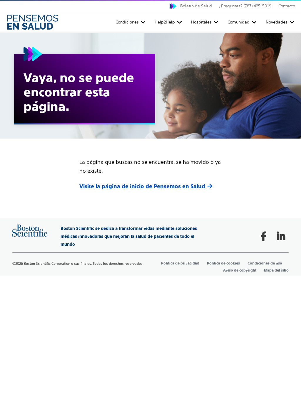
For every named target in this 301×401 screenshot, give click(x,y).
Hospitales (201, 22)
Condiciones (127, 22)
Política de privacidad (180, 263)
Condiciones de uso (265, 263)
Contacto (286, 6)
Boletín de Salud (196, 6)
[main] (150, 111)
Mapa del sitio (276, 270)
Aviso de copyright (239, 270)
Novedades (276, 22)
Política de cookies (223, 263)
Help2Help (165, 22)
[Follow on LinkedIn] (281, 236)
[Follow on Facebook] (263, 236)
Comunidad (239, 22)
